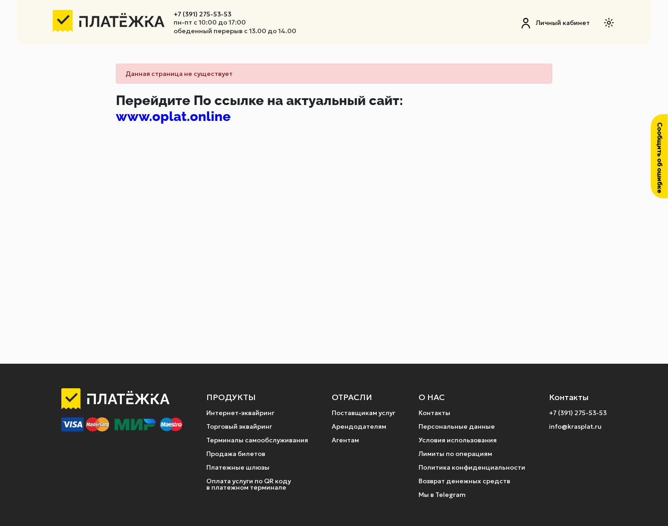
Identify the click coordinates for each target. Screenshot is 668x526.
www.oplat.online (173, 116)
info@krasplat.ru (575, 426)
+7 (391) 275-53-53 (202, 14)
